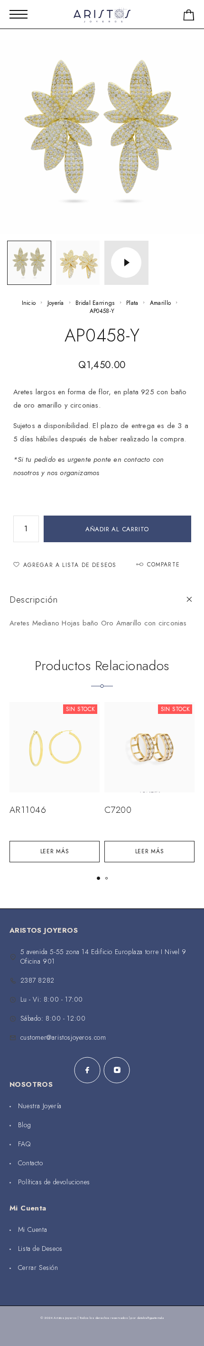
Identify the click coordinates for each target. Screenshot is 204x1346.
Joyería (55, 303)
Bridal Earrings (95, 303)
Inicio (29, 303)
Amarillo (160, 303)
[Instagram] (116, 1070)
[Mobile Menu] (18, 14)
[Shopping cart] (189, 17)
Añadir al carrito (117, 529)
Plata (132, 303)
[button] (98, 878)
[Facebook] (87, 1070)
